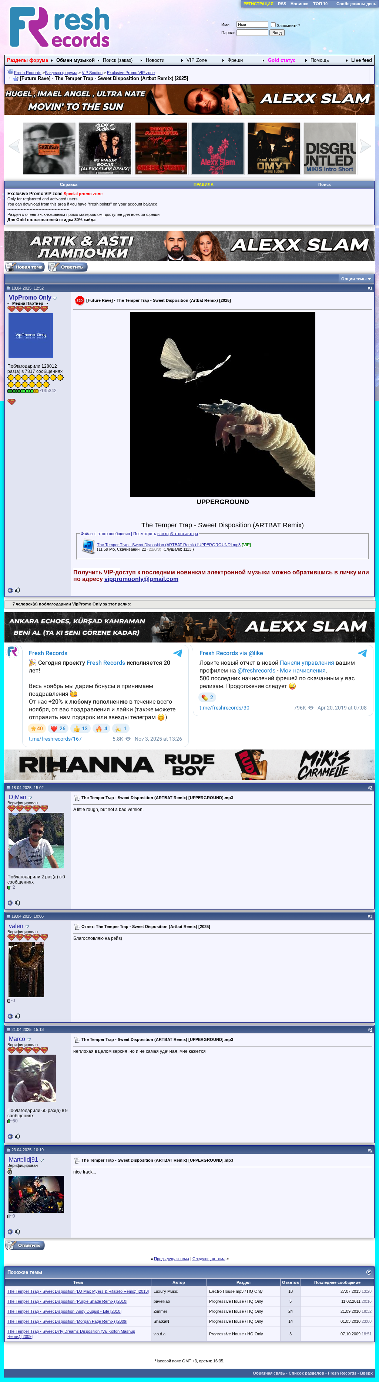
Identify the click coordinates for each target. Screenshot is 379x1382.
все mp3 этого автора (177, 533)
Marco (17, 1039)
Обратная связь (269, 1373)
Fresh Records (27, 72)
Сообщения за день (356, 3)
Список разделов (306, 1373)
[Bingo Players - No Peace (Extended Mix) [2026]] (330, 173)
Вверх (366, 1373)
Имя (225, 24)
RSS (282, 3)
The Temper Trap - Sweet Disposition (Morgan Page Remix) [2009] (67, 1321)
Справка (68, 184)
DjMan (17, 797)
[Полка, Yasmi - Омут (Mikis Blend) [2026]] (105, 173)
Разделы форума (61, 72)
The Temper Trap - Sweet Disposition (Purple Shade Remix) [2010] (67, 1301)
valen (16, 926)
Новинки (300, 3)
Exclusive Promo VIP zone (131, 72)
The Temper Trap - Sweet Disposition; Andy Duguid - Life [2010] (64, 1311)
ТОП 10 (320, 3)
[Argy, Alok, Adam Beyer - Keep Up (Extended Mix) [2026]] (218, 173)
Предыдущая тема (171, 1258)
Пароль (228, 32)
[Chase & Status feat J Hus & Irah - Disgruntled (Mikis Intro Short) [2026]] (161, 173)
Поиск (324, 184)
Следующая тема (208, 1258)
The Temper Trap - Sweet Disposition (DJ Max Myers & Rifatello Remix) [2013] (78, 1291)
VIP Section (92, 72)
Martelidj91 (23, 1159)
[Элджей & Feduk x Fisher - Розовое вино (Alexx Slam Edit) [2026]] (49, 173)
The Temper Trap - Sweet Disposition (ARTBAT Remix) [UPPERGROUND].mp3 (169, 545)
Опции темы (353, 279)
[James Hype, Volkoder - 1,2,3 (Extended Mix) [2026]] (274, 173)
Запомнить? (288, 25)
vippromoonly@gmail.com (141, 579)
